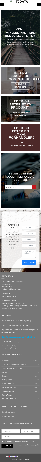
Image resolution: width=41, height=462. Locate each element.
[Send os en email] (12, 248)
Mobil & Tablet (6, 395)
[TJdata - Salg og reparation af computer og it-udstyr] (21, 4)
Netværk (4, 376)
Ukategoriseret (6, 380)
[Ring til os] (15, 248)
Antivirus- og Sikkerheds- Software (13, 365)
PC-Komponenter (7, 391)
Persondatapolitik (7, 416)
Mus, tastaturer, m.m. (8, 387)
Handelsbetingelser (8, 412)
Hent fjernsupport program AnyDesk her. (18, 337)
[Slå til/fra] (38, 361)
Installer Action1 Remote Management (11, 342)
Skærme (4, 372)
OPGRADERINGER (8, 399)
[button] (2, 4)
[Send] (34, 187)
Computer (4, 361)
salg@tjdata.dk (10, 296)
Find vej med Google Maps (10, 289)
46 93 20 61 (8, 294)
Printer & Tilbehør (7, 384)
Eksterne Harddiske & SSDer (11, 368)
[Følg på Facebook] (10, 248)
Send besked (30, 262)
